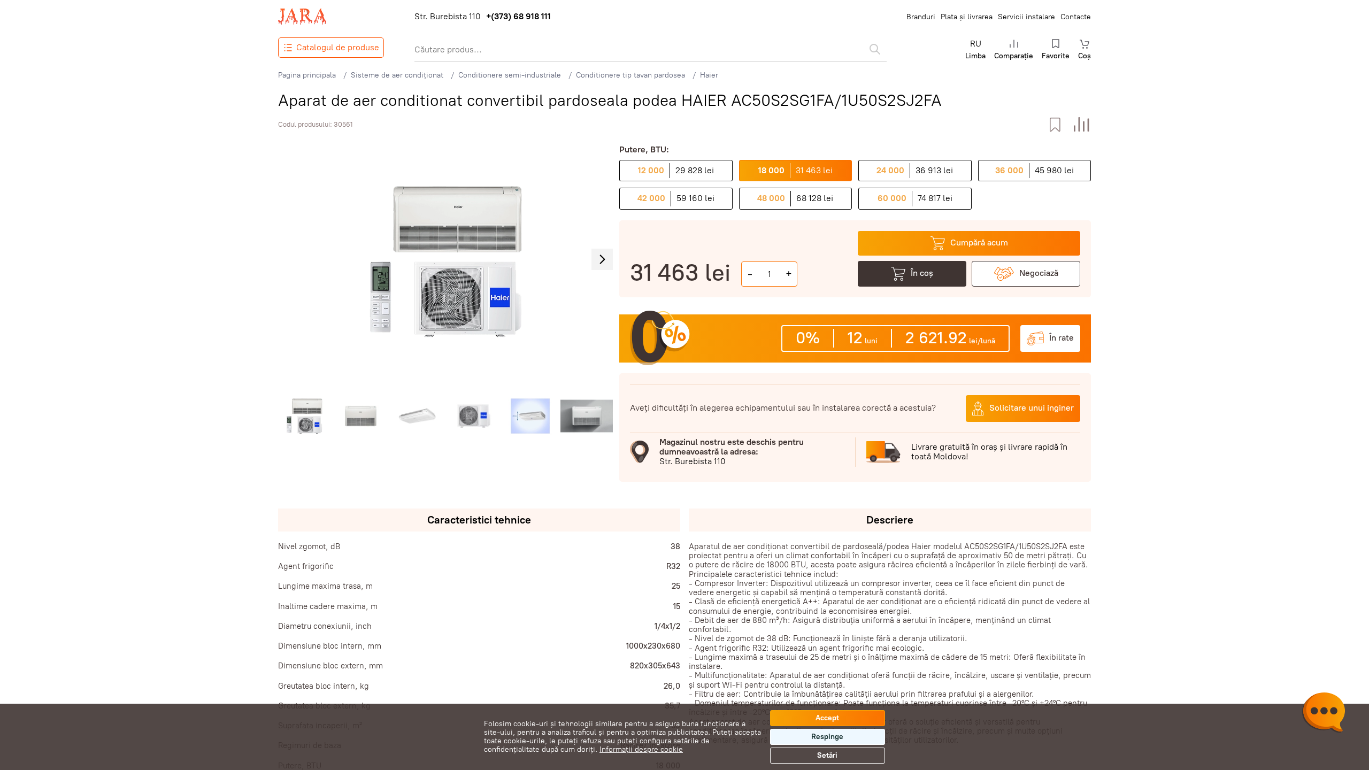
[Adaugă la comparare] (1081, 125)
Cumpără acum (979, 242)
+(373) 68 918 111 (518, 16)
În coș (922, 273)
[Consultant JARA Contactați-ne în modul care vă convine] (1323, 714)
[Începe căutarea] (875, 49)
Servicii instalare (1026, 16)
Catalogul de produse (337, 47)
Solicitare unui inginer (1031, 408)
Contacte (1075, 16)
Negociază (1038, 273)
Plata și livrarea (967, 16)
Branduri (920, 16)
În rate (1061, 338)
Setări (827, 755)
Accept (827, 717)
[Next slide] (602, 259)
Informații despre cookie (641, 749)
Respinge (827, 736)
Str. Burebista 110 (447, 16)
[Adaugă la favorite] (1054, 125)
